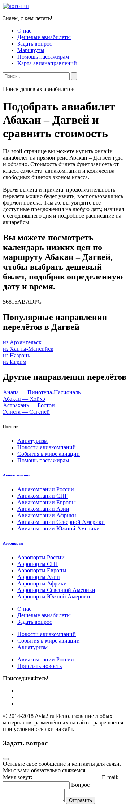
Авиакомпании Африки (46, 515)
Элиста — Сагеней (26, 412)
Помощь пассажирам (43, 57)
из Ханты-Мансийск (28, 349)
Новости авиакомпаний (46, 447)
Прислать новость (39, 666)
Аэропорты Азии (38, 577)
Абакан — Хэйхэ (24, 399)
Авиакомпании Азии (43, 509)
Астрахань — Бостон (29, 405)
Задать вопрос (34, 44)
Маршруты (30, 50)
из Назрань (16, 355)
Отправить (80, 800)
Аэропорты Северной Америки (56, 590)
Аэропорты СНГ (37, 564)
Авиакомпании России (45, 489)
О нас (24, 31)
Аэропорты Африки (42, 583)
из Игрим (14, 362)
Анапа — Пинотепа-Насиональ (42, 392)
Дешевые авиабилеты (44, 37)
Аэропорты (13, 543)
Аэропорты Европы (41, 570)
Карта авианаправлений (47, 63)
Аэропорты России (41, 557)
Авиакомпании (16, 475)
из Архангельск (22, 342)
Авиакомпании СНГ (42, 496)
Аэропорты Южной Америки (53, 596)
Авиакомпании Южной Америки (58, 528)
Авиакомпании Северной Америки (61, 522)
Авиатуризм (32, 441)
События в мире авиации (48, 454)
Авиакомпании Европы (46, 502)
